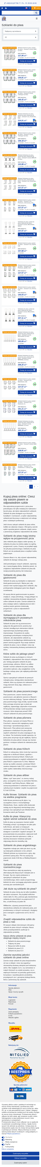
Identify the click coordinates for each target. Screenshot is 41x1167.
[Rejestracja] (6, 8)
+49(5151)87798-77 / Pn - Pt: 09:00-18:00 (21, 3)
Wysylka (29, 64)
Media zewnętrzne (11, 1142)
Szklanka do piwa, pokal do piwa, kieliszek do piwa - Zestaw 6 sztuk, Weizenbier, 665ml (26, 224)
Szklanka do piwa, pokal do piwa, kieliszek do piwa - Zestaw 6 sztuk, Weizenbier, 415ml (26, 311)
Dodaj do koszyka (26, 61)
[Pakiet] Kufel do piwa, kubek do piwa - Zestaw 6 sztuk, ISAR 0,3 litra (27, 49)
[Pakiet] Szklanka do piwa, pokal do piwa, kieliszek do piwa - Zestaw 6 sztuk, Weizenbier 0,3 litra (26, 334)
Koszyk (10, 1004)
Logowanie (11, 1000)
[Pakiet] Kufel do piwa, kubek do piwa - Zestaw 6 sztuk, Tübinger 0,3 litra (26, 71)
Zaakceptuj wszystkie (20, 1153)
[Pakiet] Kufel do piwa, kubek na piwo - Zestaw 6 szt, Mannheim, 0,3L (26, 380)
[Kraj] (26, 8)
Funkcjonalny (9, 1147)
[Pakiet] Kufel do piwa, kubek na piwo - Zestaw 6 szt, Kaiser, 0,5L (27, 244)
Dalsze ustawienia (8, 1149)
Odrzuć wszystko (20, 1158)
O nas (10, 1015)
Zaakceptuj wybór (20, 1163)
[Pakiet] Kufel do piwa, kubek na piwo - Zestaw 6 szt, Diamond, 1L (26, 402)
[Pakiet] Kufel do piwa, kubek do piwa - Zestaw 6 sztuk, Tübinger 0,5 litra (26, 134)
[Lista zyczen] (29, 8)
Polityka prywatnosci (13, 1134)
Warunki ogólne (13, 1017)
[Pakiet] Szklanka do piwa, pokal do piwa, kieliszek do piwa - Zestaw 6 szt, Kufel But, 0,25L (27, 180)
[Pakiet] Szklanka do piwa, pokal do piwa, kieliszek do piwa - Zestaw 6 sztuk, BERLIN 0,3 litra (27, 157)
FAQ (9, 990)
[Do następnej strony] (37, 487)
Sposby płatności (14, 988)
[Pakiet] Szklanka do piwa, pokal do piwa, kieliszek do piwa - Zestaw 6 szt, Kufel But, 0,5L (27, 116)
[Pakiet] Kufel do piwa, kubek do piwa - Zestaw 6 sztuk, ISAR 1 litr (27, 444)
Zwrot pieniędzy (13, 1012)
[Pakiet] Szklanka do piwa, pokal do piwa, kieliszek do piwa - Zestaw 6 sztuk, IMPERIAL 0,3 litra (26, 423)
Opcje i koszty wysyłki (15, 992)
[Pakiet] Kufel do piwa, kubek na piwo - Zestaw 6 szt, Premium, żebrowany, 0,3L (26, 201)
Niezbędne (8, 1137)
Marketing (8, 1139)
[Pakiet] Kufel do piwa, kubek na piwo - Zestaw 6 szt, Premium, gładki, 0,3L (26, 266)
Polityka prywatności (15, 1014)
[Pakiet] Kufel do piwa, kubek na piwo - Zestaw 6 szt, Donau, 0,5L (27, 288)
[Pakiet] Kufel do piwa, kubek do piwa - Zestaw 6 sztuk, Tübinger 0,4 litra (26, 93)
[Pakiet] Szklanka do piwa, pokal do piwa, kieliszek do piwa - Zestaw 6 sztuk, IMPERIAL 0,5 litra (26, 357)
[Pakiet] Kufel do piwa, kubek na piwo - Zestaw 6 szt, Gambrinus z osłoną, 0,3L (26, 466)
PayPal (7, 1144)
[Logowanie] (2, 8)
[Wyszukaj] (36, 13)
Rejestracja (12, 1002)
